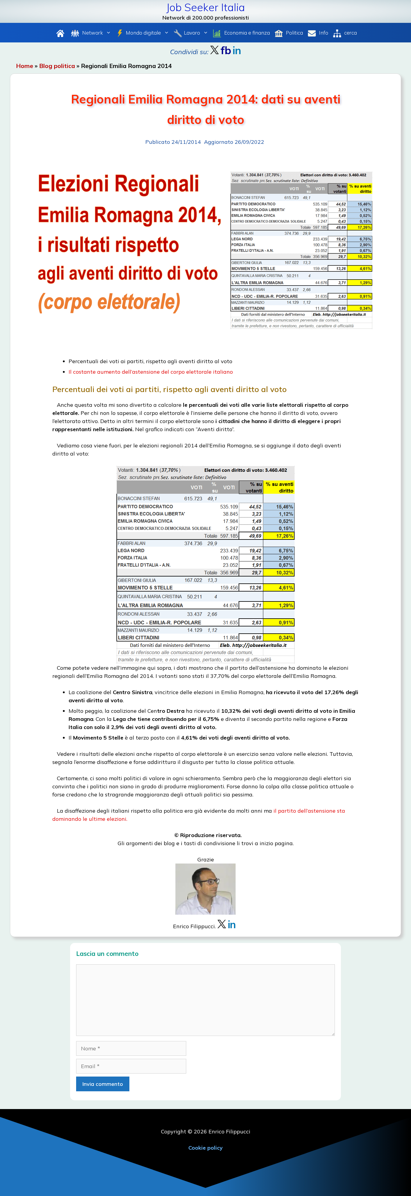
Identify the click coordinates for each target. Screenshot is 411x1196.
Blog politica (57, 66)
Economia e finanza (246, 32)
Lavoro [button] (192, 32)
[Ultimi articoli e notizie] (60, 32)
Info (323, 32)
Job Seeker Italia (205, 7)
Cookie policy (205, 1147)
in (232, 924)
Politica (294, 32)
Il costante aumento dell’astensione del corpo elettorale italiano (151, 371)
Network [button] (92, 32)
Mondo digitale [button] (143, 32)
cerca (350, 32)
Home (24, 66)
